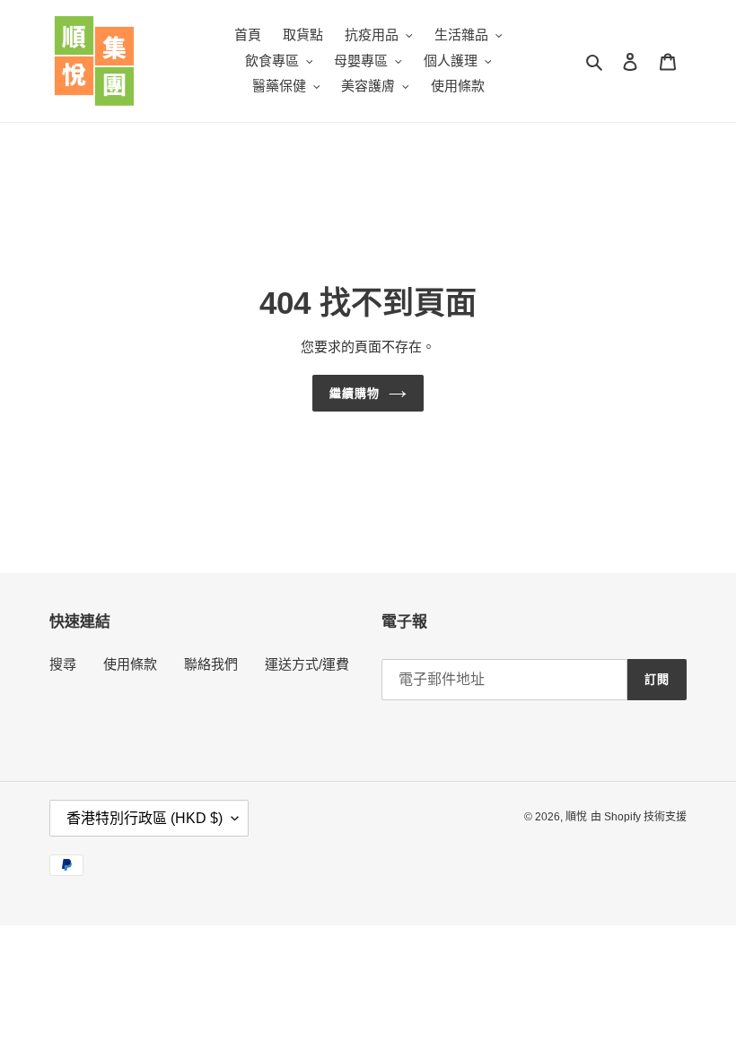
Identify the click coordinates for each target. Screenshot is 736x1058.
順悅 (576, 817)
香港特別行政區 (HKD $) (144, 818)
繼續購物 (354, 393)
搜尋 (62, 664)
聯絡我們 (211, 664)
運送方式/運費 (307, 664)
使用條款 (130, 664)
